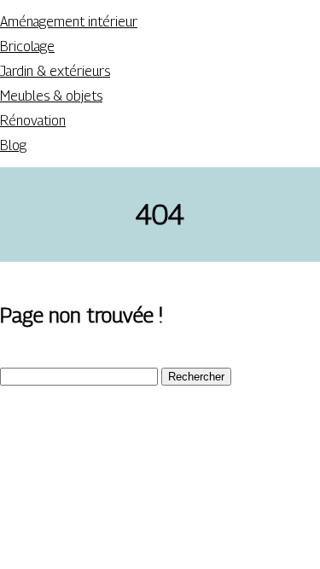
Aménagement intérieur (68, 22)
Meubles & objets (51, 96)
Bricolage (27, 46)
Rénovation (33, 121)
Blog (13, 145)
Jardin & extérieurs (55, 71)
